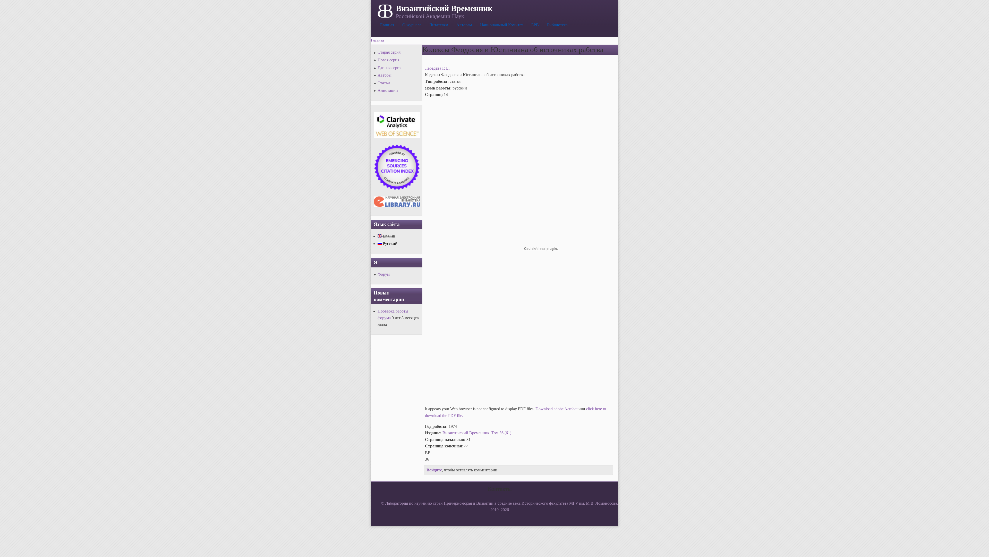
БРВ (535, 25)
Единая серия (389, 67)
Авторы (384, 75)
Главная (387, 25)
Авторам (464, 25)
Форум (384, 274)
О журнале (411, 25)
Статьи (384, 83)
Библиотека (557, 25)
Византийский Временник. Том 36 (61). (477, 433)
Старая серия (389, 52)
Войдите (434, 470)
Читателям (439, 25)
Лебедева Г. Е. (437, 68)
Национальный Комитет (501, 25)
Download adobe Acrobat (556, 409)
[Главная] (384, 10)
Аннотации (388, 90)
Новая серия (388, 60)
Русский (389, 243)
